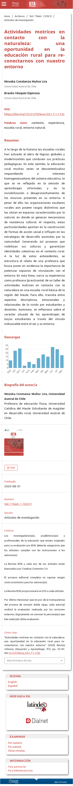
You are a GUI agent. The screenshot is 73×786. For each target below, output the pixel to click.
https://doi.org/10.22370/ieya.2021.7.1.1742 (34, 114)
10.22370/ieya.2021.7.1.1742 (24, 653)
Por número (15, 742)
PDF (12, 467)
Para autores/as (17, 766)
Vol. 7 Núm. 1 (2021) (40, 16)
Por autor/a (14, 746)
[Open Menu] (4, 4)
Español (13, 685)
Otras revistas (16, 750)
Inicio (7, 16)
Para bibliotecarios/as (20, 770)
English (12, 682)
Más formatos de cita (19, 660)
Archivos (20, 16)
